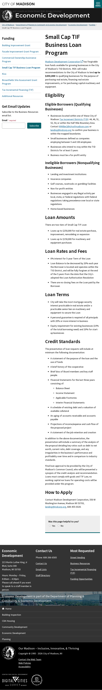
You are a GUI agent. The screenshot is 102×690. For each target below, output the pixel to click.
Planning (6, 639)
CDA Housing (8, 620)
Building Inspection (11, 614)
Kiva (4, 73)
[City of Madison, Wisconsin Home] (8, 653)
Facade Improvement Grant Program (20, 51)
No (62, 525)
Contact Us (41, 563)
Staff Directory (43, 575)
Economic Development (52, 15)
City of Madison (8, 25)
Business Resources (80, 563)
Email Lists (41, 569)
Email (9, 120)
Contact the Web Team (29, 659)
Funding (92, 25)
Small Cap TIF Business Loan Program (21, 67)
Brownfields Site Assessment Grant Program (19, 82)
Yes (53, 525)
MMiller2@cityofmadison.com (74, 126)
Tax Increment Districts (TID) (74, 119)
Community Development (14, 626)
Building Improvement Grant (16, 45)
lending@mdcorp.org (60, 130)
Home (8, 608)
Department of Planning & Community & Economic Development (41, 25)
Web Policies (24, 663)
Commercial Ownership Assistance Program (19, 59)
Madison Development (64, 61)
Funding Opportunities (81, 578)
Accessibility (24, 666)
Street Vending (77, 557)
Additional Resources (12, 96)
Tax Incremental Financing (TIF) (17, 89)
